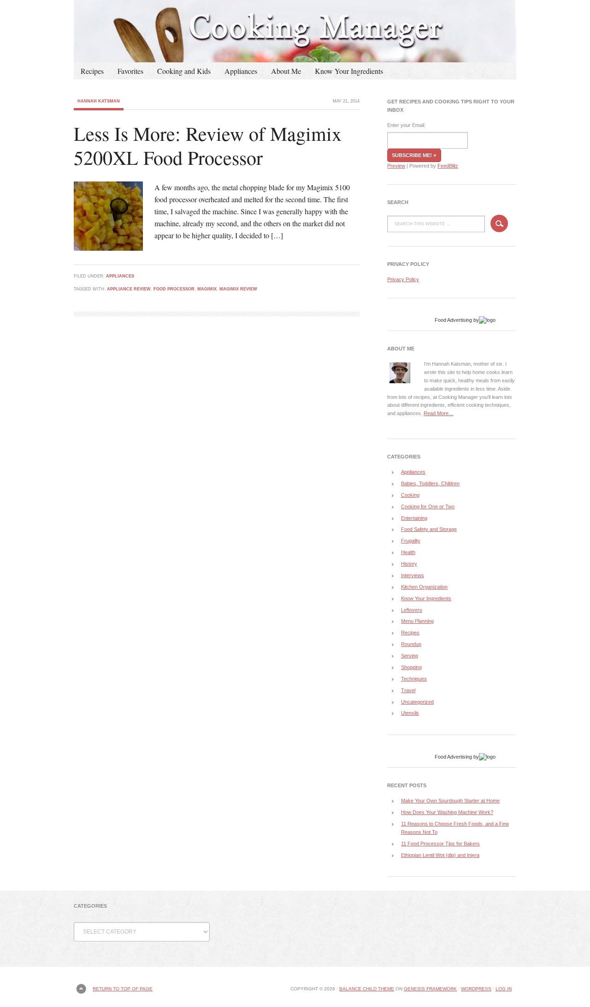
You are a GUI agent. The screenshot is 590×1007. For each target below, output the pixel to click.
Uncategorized (417, 702)
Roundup (411, 644)
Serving (409, 655)
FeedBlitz (447, 166)
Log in (504, 988)
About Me (286, 71)
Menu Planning (417, 621)
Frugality (410, 540)
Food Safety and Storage (429, 529)
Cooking (410, 495)
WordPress (476, 988)
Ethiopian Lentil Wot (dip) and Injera (440, 855)
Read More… (439, 413)
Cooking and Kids (184, 71)
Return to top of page (123, 988)
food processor (174, 289)
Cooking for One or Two (427, 506)
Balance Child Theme (366, 988)
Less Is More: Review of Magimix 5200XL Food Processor (208, 146)
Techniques (414, 678)
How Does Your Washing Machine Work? (447, 812)
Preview (396, 166)
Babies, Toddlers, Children (430, 483)
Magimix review (238, 289)
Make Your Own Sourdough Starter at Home (450, 800)
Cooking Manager (295, 31)
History (409, 564)
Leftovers (411, 610)
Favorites (130, 71)
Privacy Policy (403, 279)
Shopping (411, 667)
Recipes (92, 71)
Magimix (207, 289)
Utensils (410, 713)
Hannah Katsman (98, 101)
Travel (408, 690)
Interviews (412, 575)
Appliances (240, 71)
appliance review (129, 289)
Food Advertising (453, 320)
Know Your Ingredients (349, 71)
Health (408, 552)
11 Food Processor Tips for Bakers (440, 843)
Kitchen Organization (424, 587)
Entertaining (414, 518)
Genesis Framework (430, 988)
